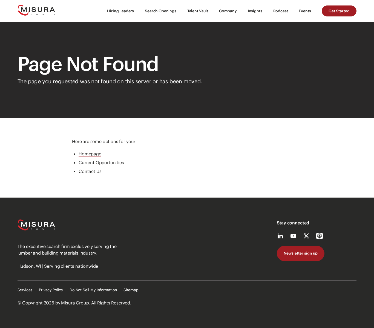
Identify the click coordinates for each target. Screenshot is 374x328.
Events (305, 10)
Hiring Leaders (120, 10)
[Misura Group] (36, 11)
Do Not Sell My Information (93, 289)
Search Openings (160, 10)
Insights (255, 10)
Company (228, 10)
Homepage (90, 153)
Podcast (280, 10)
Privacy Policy (51, 289)
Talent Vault (197, 10)
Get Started (339, 10)
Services (25, 289)
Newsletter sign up (301, 253)
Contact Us (90, 171)
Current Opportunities (101, 162)
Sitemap (131, 289)
